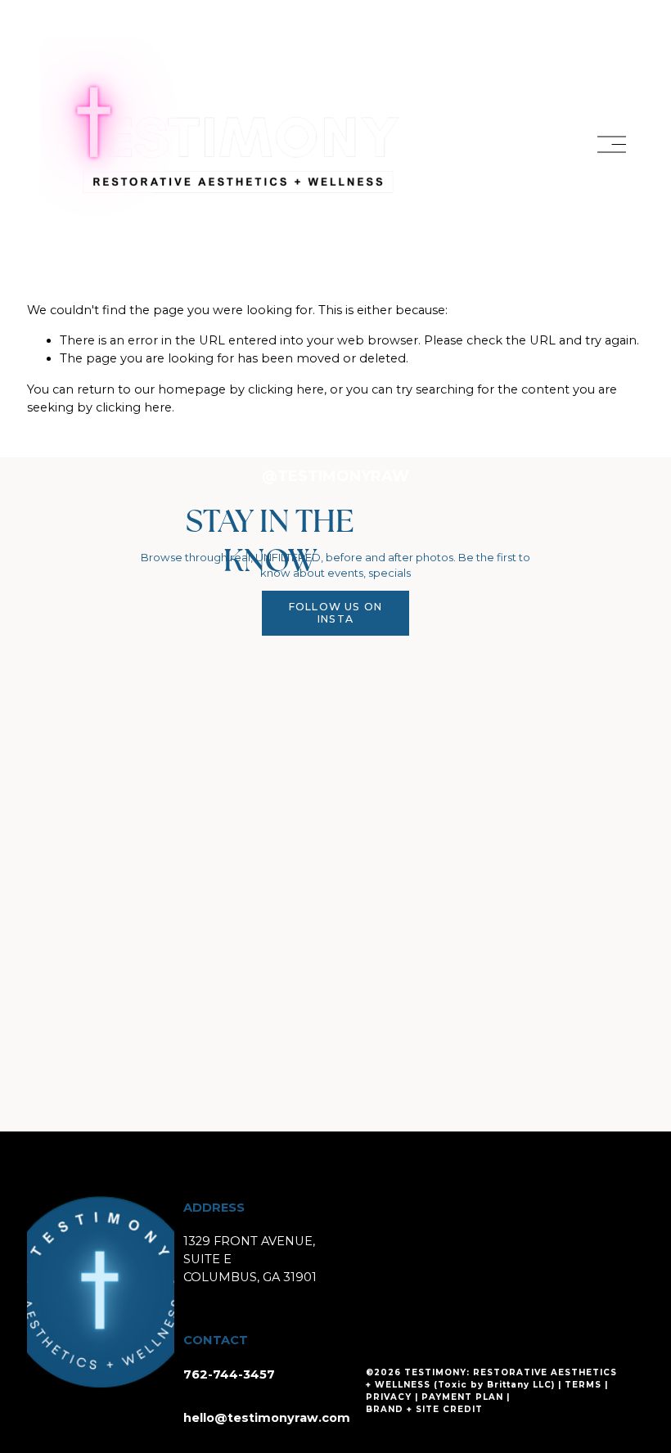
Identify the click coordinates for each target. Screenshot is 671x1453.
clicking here (286, 389)
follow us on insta (336, 613)
